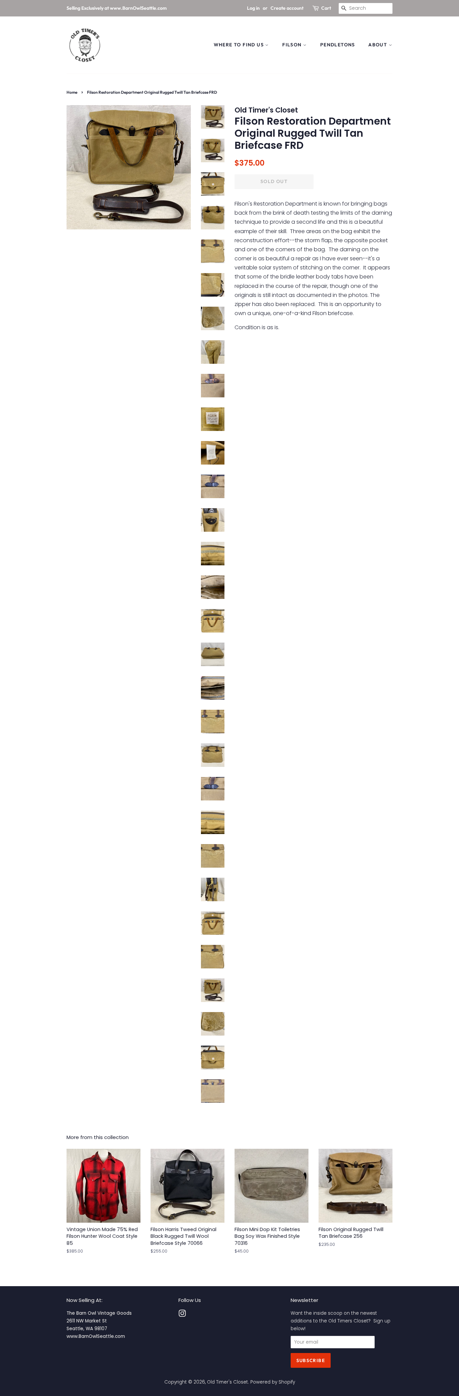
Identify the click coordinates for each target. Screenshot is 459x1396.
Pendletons (337, 45)
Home (72, 92)
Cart (326, 8)
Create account (286, 8)
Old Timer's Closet (227, 1382)
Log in (253, 8)
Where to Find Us (239, 45)
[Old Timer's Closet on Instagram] (182, 1315)
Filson (292, 45)
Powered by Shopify (272, 1382)
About (378, 45)
